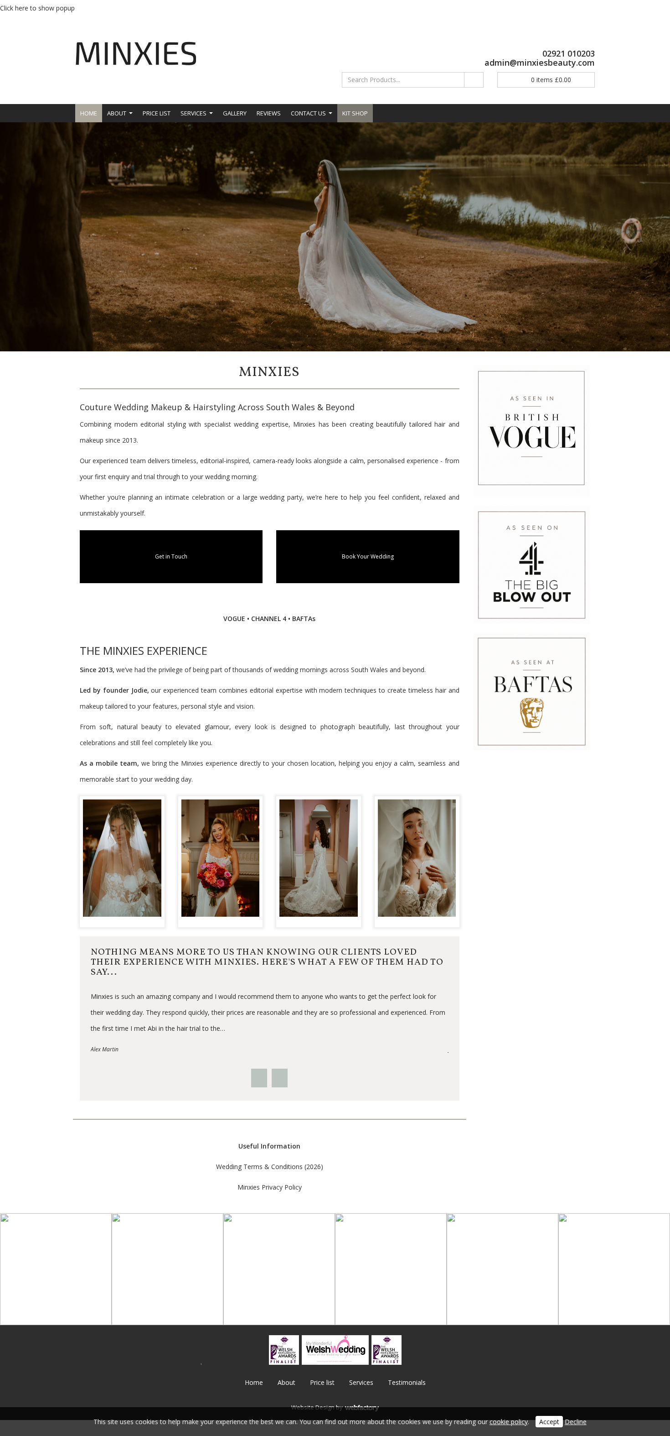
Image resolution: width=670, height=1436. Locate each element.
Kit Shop (355, 113)
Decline (576, 1421)
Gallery (235, 113)
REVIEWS (269, 113)
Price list (156, 113)
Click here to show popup (37, 8)
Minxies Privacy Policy (269, 1187)
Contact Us (308, 113)
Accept (549, 1421)
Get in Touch (171, 556)
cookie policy (509, 1421)
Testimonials (407, 1382)
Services (193, 113)
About (116, 113)
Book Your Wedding (368, 556)
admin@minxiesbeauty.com (539, 62)
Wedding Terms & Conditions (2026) (269, 1166)
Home (88, 113)
